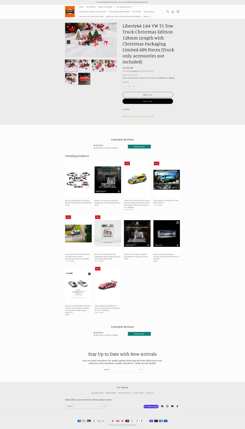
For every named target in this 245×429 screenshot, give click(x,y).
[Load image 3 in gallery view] (97, 66)
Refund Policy (111, 393)
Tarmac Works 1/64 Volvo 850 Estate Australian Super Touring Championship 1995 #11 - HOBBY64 (77, 256)
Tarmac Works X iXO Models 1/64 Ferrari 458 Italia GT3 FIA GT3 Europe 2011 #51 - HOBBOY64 (107, 308)
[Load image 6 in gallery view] (84, 79)
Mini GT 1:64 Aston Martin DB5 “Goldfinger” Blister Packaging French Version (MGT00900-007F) (107, 256)
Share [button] (127, 109)
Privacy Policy (138, 393)
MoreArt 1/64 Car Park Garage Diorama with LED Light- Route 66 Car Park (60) (166, 256)
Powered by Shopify (131, 425)
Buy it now (147, 101)
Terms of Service (124, 393)
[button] (106, 7)
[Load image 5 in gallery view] (71, 79)
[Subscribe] (140, 369)
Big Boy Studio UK (118, 425)
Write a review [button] (139, 147)
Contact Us (149, 393)
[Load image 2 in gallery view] (84, 66)
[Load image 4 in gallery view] (111, 66)
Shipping (135, 71)
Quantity (125, 82)
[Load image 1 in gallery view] (71, 66)
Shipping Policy (97, 393)
